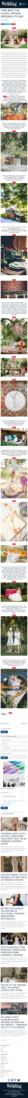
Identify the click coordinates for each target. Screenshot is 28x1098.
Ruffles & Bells (11, 96)
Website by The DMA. (16, 1091)
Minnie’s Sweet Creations (16, 99)
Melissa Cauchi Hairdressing (9, 607)
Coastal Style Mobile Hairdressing (13, 84)
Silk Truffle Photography (15, 176)
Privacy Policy (13, 1093)
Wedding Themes (4, 1058)
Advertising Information (5, 1075)
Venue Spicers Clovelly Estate (15, 86)
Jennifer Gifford (11, 90)
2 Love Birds (11, 100)
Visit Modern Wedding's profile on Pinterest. (13, 812)
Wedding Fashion (4, 1057)
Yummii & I (13, 611)
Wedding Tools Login (4, 1072)
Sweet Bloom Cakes (16, 180)
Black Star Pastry (14, 127)
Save (15, 28)
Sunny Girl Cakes (7, 83)
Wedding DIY (3, 1059)
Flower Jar (18, 231)
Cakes (2, 1049)
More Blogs (3, 1040)
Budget (2, 1068)
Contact (2, 1076)
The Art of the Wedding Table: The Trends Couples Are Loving (13, 988)
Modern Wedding (14, 1086)
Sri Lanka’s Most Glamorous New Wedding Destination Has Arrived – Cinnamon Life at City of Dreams (14, 1022)
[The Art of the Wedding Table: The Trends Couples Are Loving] (14, 975)
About (2, 1073)
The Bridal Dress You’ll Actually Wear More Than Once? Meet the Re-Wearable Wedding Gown (14, 838)
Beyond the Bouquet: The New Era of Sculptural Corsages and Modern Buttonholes (12, 913)
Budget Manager (12, 800)
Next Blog (23, 723)
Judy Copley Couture (18, 88)
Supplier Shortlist (11, 802)
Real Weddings (3, 1055)
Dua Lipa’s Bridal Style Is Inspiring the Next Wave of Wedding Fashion (14, 877)
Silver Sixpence (15, 312)
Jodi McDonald (21, 80)
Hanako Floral (21, 98)
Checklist (5, 800)
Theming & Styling (4, 1051)
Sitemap (2, 1077)
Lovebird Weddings (16, 86)
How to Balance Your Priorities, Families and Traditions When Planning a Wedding (13, 951)
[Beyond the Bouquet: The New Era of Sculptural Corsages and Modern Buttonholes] (14, 900)
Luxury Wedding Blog (16, 1094)
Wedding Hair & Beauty (5, 1060)
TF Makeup (22, 84)
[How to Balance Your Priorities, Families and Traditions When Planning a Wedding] (14, 939)
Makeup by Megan (16, 606)
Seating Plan (3, 1064)
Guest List (18, 800)
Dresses (2, 1048)
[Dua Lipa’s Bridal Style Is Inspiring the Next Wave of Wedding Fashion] (14, 864)
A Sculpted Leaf (16, 82)
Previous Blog (5, 723)
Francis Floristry (21, 126)
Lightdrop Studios (14, 232)
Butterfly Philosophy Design (16, 178)
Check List (2, 1067)
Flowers (2, 1050)
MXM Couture (18, 93)
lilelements (6, 98)
